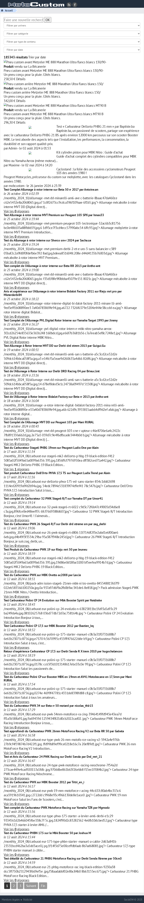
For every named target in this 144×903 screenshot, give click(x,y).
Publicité (27, 899)
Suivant (31, 885)
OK (47, 20)
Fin (43, 885)
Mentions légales (11, 899)
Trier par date (37, 57)
